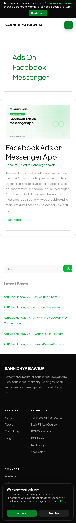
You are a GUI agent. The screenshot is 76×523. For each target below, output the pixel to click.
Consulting (12, 431)
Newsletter (38, 452)
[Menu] (68, 25)
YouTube (10, 476)
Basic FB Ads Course (44, 424)
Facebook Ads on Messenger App (34, 152)
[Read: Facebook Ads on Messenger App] (38, 121)
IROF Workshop (41, 431)
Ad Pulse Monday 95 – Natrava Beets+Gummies (35, 344)
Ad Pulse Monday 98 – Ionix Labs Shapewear (32, 307)
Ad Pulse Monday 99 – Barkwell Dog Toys (30, 296)
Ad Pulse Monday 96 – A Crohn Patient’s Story (33, 333)
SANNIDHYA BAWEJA (24, 25)
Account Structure (18, 165)
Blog (8, 438)
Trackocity (38, 445)
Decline (54, 513)
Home (9, 417)
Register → (38, 13)
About (9, 424)
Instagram (11, 483)
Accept (22, 513)
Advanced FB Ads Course (47, 417)
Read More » (14, 219)
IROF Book (38, 438)
